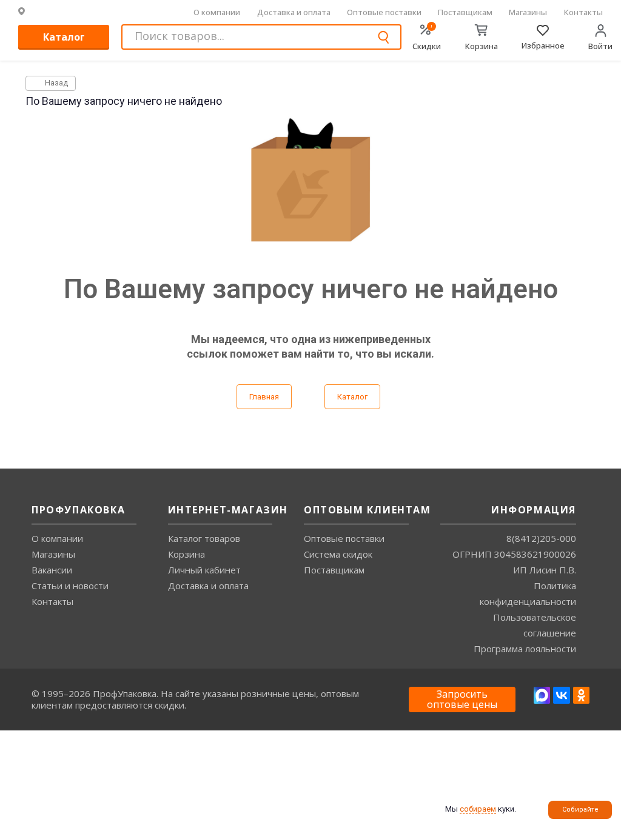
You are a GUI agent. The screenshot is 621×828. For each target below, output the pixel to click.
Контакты (583, 12)
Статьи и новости (70, 585)
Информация (533, 509)
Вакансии (52, 570)
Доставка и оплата (294, 12)
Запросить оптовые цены (462, 699)
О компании (216, 12)
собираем (478, 808)
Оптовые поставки (384, 12)
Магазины (528, 12)
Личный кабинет (204, 570)
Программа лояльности (525, 649)
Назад (55, 82)
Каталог (64, 37)
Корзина (186, 554)
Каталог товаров (204, 538)
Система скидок (338, 554)
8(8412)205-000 (541, 538)
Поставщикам (465, 12)
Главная (264, 396)
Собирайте (580, 809)
